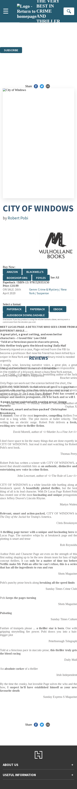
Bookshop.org (17, 278)
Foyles (41, 278)
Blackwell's (35, 272)
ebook (57, 309)
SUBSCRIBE (11, 50)
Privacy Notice (53, 38)
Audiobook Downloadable (26, 315)
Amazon (12, 272)
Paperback (37, 309)
